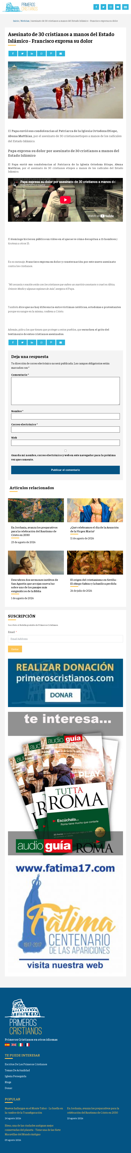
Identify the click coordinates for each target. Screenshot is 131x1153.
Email (11, 632)
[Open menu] (125, 7)
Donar (8, 1088)
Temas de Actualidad (17, 1070)
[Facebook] (12, 53)
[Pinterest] (51, 53)
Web (14, 437)
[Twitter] (22, 53)
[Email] (60, 53)
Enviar (15, 649)
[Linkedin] (31, 53)
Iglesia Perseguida (15, 1076)
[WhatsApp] (41, 53)
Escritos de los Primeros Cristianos (26, 1064)
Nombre (17, 411)
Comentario (20, 374)
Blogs (8, 1082)
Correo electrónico (24, 424)
